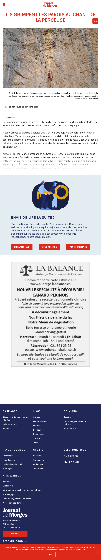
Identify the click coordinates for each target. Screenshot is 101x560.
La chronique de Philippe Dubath (75, 423)
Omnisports (38, 460)
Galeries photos (10, 424)
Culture (36, 417)
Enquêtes (71, 456)
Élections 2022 (75, 449)
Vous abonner (49, 247)
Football (37, 456)
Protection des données (13, 503)
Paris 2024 (38, 464)
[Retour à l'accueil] (15, 513)
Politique (37, 430)
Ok (50, 555)
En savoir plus (21, 247)
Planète (36, 425)
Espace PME (8, 486)
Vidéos (6, 428)
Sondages (7, 468)
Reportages (38, 434)
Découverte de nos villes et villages (15, 418)
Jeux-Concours (10, 460)
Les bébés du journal (12, 464)
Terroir (36, 442)
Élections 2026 (40, 421)
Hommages (8, 456)
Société (36, 438)
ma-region (71, 462)
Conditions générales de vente (17, 499)
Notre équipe (8, 494)
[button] (4, 5)
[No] (97, 552)
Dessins (67, 417)
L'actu (38, 411)
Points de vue (70, 428)
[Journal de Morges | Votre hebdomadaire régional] (50, 4)
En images (10, 411)
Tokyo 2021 (38, 468)
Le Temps (13, 107)
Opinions (70, 411)
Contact (15, 534)
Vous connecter (78, 247)
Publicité (7, 481)
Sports (38, 449)
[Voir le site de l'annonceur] (50, 314)
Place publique (14, 449)
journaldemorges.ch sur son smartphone (22, 490)
